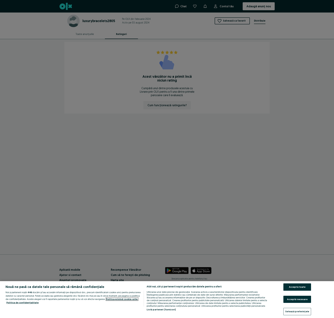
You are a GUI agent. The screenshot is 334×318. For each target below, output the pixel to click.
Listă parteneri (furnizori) (161, 309)
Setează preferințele (297, 311)
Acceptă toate (297, 286)
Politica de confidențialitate (22, 302)
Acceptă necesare (297, 299)
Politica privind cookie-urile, (122, 299)
